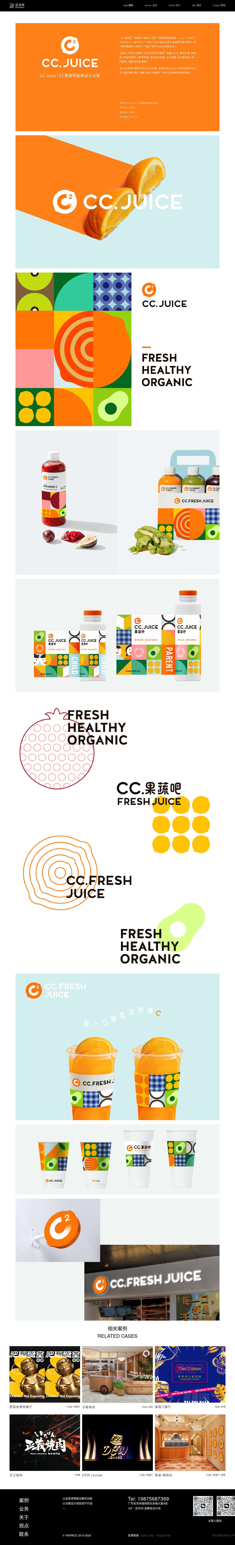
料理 (223, 1406)
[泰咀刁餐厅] (190, 1374)
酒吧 (223, 1474)
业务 (24, 1508)
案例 (24, 1500)
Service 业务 (151, 5)
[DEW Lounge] (117, 1442)
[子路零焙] (117, 1374)
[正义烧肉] (45, 1442)
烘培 (151, 1406)
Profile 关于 (174, 5)
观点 (24, 1525)
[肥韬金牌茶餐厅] (45, 1374)
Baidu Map (147, 1535)
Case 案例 (128, 5)
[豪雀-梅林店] (190, 1442)
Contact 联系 (219, 5)
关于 (24, 1517)
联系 (24, 1533)
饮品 (70, 1406)
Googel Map (163, 1535)
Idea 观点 (196, 5)
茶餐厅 (77, 1406)
